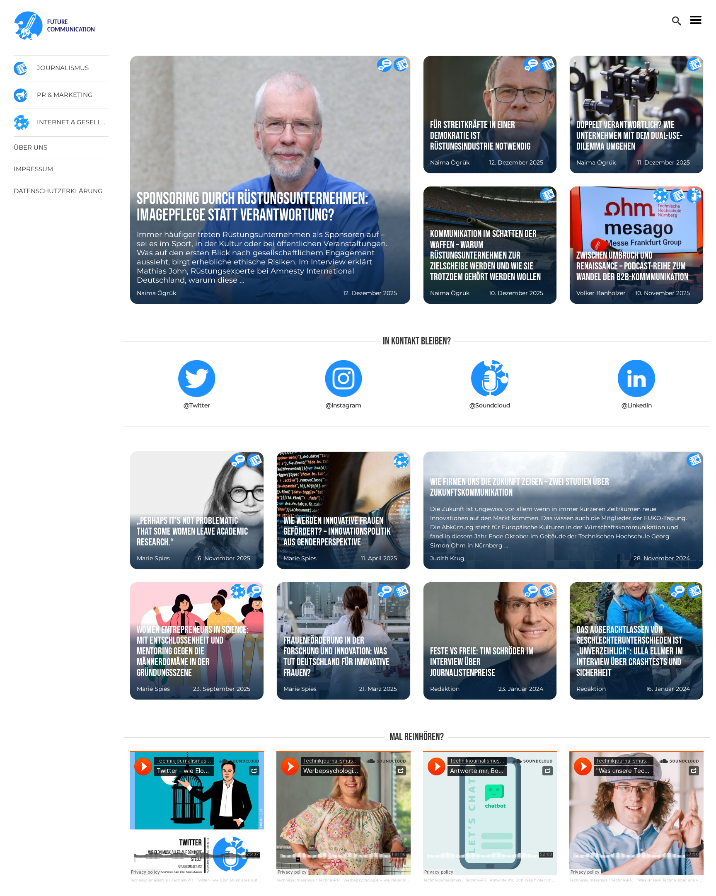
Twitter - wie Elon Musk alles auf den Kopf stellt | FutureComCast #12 (263, 880)
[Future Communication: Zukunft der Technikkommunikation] (62, 25)
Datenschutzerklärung (58, 191)
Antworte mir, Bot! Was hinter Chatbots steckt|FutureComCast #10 (553, 880)
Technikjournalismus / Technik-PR (161, 880)
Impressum (33, 169)
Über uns (30, 147)
